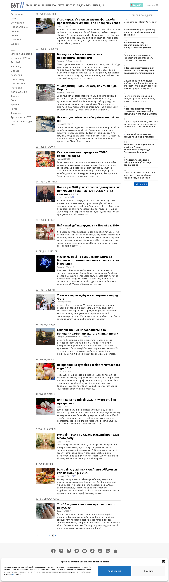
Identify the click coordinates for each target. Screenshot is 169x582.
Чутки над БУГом (20, 58)
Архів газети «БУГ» (21, 117)
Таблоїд (15, 96)
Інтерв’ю (50, 5)
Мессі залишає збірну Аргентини (140, 22)
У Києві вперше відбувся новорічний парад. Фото (88, 296)
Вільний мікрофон (21, 53)
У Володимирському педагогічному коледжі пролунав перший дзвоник (137, 45)
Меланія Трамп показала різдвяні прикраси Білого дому (88, 436)
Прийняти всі (114, 571)
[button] (163, 561)
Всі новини (17, 14)
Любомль (16, 39)
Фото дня (16, 87)
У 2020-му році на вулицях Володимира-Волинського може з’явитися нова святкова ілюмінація (88, 260)
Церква (15, 70)
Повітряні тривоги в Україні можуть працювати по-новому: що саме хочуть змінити (140, 98)
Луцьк (14, 18)
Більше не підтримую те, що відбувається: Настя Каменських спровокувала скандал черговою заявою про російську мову (141, 85)
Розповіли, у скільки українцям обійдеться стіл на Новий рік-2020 (87, 471)
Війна (29, 5)
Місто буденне (19, 92)
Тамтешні (16, 113)
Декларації (17, 75)
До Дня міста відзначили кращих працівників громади (139, 135)
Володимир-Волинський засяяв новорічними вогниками (79, 56)
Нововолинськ (19, 26)
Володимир (17, 22)
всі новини (141, 184)
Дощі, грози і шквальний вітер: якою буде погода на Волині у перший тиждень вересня (139, 175)
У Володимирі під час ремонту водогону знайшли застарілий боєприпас (139, 32)
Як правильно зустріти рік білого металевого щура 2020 (88, 366)
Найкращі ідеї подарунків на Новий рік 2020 (88, 225)
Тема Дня (98, 5)
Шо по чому (17, 79)
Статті (61, 5)
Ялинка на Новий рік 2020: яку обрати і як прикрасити (86, 401)
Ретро (14, 108)
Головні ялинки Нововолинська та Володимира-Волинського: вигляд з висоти (87, 331)
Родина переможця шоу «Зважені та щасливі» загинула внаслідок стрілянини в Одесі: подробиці (141, 124)
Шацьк (15, 43)
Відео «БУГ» (84, 5)
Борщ (14, 100)
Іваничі (15, 35)
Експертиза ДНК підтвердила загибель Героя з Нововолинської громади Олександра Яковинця (139, 148)
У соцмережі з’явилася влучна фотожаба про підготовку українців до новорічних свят (88, 21)
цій (13, 574)
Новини (39, 5)
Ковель (15, 31)
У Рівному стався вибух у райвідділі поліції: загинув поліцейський (137, 162)
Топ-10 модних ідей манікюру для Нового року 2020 (85, 505)
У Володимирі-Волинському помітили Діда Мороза (87, 87)
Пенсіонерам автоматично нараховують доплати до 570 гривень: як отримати (138, 57)
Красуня (15, 104)
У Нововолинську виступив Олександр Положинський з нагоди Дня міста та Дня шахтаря (141, 111)
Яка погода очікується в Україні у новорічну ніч (88, 119)
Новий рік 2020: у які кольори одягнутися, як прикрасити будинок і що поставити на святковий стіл (88, 190)
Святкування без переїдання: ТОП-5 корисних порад (82, 153)
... (82, 43)
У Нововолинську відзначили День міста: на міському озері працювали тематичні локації (139, 70)
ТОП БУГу (16, 66)
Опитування (18, 83)
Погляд (70, 5)
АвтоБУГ (15, 62)
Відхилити (149, 571)
